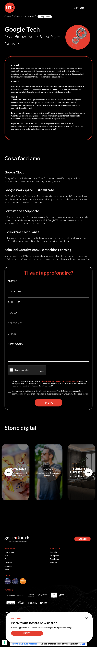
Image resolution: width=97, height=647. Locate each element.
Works (7, 555)
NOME (12, 280)
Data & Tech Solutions (25, 17)
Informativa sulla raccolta (24, 643)
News (7, 569)
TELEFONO (15, 323)
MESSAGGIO (15, 344)
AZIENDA (14, 301)
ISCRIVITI (82, 539)
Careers (8, 559)
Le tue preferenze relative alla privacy (59, 643)
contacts (79, 7)
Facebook (54, 559)
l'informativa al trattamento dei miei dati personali (59, 381)
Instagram (54, 555)
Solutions (9, 562)
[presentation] (9, 472)
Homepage (9, 552)
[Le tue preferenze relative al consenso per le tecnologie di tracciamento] (4, 642)
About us (8, 566)
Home (9, 17)
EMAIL (12, 333)
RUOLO (13, 312)
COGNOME (15, 291)
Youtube (53, 562)
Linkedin (53, 552)
